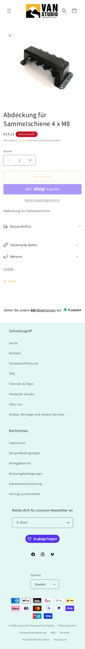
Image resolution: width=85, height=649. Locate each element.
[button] (9, 11)
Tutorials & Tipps (21, 384)
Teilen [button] (12, 281)
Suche (13, 343)
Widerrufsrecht (67, 625)
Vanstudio (24, 625)
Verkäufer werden (22, 394)
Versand (22, 140)
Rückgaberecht (20, 463)
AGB (53, 632)
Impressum (17, 443)
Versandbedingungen (24, 453)
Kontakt (15, 353)
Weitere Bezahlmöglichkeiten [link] (43, 200)
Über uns (15, 404)
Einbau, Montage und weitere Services (37, 414)
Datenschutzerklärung (25, 484)
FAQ (12, 373)
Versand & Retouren (23, 363)
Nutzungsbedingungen (25, 474)
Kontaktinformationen (35, 639)
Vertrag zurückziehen (24, 494)
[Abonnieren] (68, 522)
